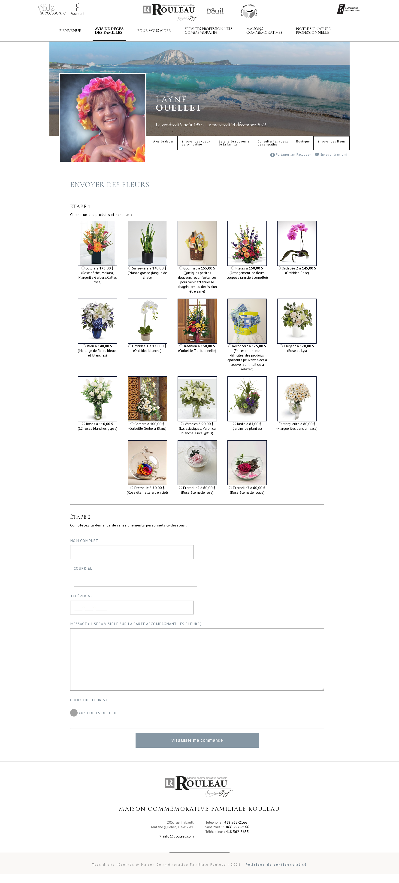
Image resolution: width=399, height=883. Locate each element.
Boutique (303, 141)
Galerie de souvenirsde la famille (234, 142)
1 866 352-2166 (236, 827)
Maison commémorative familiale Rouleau (172, 12)
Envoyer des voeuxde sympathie (196, 142)
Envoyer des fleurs (332, 141)
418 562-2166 (235, 822)
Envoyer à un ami (333, 154)
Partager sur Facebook (293, 154)
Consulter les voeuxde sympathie (273, 142)
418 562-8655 (237, 831)
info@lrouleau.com (178, 836)
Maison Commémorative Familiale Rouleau (248, 10)
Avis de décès (163, 141)
